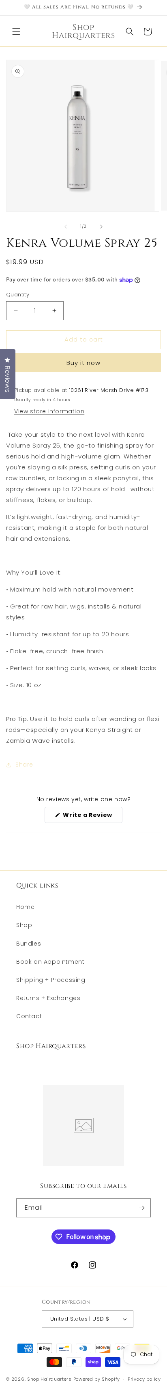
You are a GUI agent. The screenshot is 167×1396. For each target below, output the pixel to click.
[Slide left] (66, 226)
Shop (24, 925)
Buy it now (83, 362)
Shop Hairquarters (49, 1379)
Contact (29, 1016)
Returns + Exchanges (48, 998)
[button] (16, 31)
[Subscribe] (141, 1207)
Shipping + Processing (51, 980)
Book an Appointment (50, 962)
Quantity (17, 294)
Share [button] (24, 765)
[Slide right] (101, 226)
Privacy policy (144, 1379)
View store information (49, 411)
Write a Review (92, 817)
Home (25, 907)
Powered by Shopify (96, 1379)
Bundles (28, 944)
